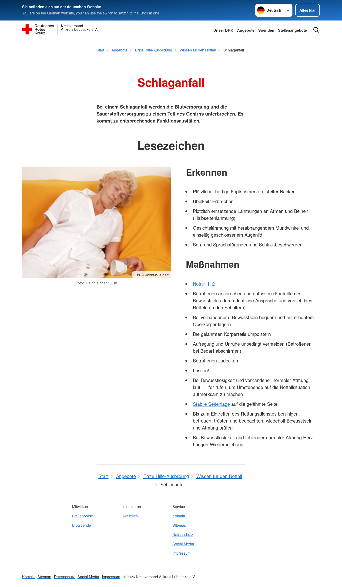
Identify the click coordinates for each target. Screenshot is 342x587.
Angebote (246, 30)
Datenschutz (182, 534)
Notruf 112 (204, 283)
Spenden (266, 30)
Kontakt (178, 516)
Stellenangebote (292, 30)
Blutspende (81, 525)
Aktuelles (130, 516)
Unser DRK (223, 30)
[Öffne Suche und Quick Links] (316, 30)
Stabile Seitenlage (211, 403)
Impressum (181, 553)
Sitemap (179, 525)
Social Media (183, 543)
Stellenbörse (82, 516)
